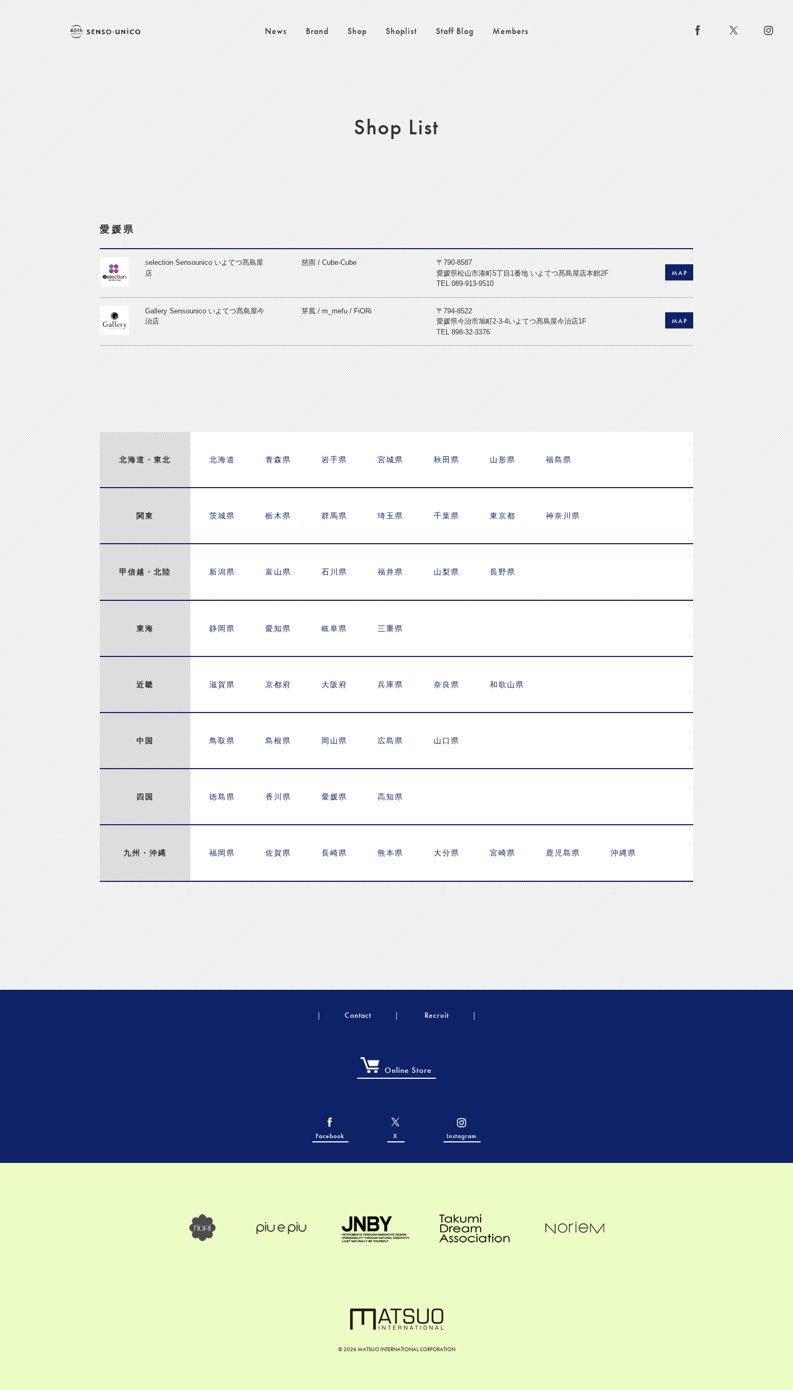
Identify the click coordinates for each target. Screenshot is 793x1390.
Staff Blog (455, 31)
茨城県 (222, 515)
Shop (357, 31)
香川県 (278, 796)
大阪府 (334, 684)
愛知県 (278, 628)
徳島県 (222, 796)
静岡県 (222, 628)
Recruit (437, 1015)
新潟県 (222, 571)
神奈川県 (563, 515)
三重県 (391, 628)
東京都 (503, 515)
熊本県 (391, 852)
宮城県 (391, 459)
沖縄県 (624, 852)
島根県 (278, 740)
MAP (680, 273)
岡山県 (334, 740)
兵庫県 (391, 684)
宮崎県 (503, 852)
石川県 (334, 571)
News (276, 31)
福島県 (559, 459)
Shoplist (401, 31)
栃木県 (278, 515)
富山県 (278, 571)
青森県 (278, 459)
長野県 (503, 571)
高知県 (391, 796)
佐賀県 (278, 852)
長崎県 (334, 852)
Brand (317, 31)
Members (511, 31)
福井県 (391, 571)
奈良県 (447, 684)
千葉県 (447, 515)
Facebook (330, 1136)
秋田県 (447, 459)
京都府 (278, 684)
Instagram (461, 1136)
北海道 (222, 459)
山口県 (447, 740)
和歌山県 (507, 684)
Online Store (408, 1070)
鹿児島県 (563, 852)
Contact (358, 1015)
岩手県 (334, 459)
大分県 (447, 852)
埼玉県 (391, 515)
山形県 (503, 459)
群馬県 (334, 515)
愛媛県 (334, 796)
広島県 (391, 740)
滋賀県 (222, 684)
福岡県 (222, 852)
